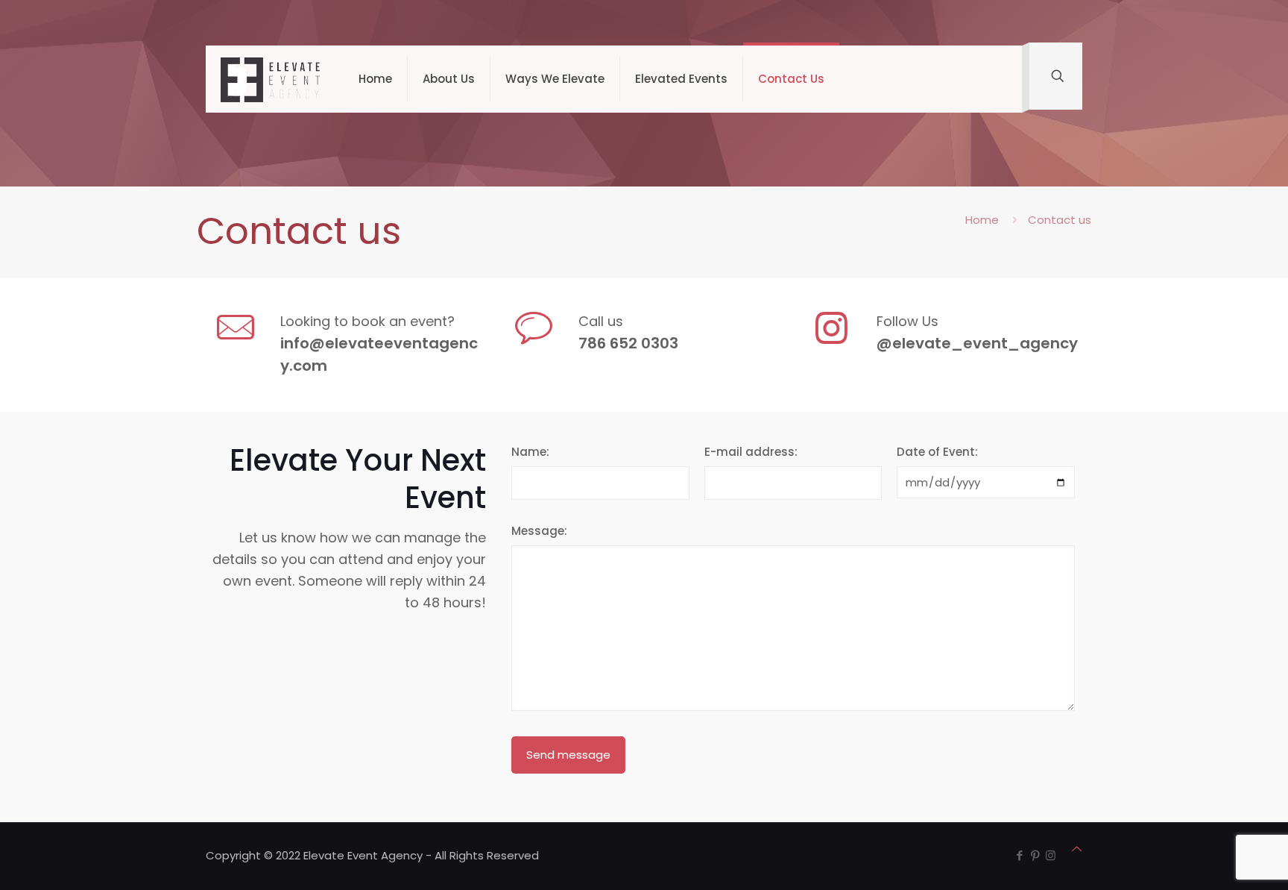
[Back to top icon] (1076, 849)
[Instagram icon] (1050, 855)
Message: (539, 531)
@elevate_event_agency (977, 343)
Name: (530, 452)
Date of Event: (937, 452)
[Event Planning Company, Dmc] (271, 79)
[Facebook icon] (1019, 855)
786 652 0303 (628, 343)
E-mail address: (751, 452)
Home (982, 220)
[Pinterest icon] (1035, 855)
